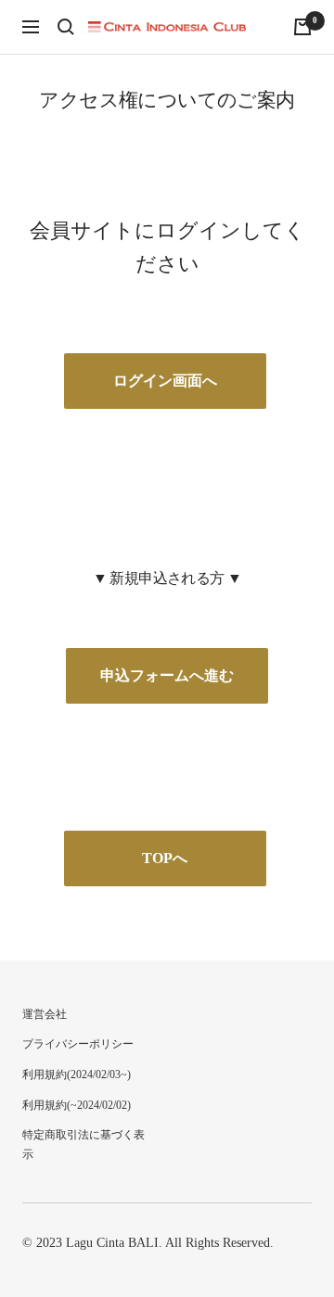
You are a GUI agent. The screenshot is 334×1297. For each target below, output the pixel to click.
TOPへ (164, 858)
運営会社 (44, 1014)
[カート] (302, 27)
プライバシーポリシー (78, 1043)
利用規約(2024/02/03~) (76, 1074)
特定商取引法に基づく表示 (83, 1144)
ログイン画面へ (165, 380)
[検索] (66, 27)
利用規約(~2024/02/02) (76, 1105)
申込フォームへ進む (167, 675)
